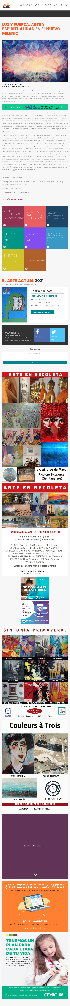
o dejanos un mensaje (42, 312)
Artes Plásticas (7, 199)
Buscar (34, 362)
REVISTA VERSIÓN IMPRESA (10, 284)
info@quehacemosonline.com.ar (47, 305)
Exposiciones (18, 199)
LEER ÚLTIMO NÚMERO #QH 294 (28, 284)
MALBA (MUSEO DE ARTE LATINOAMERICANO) (16, 86)
